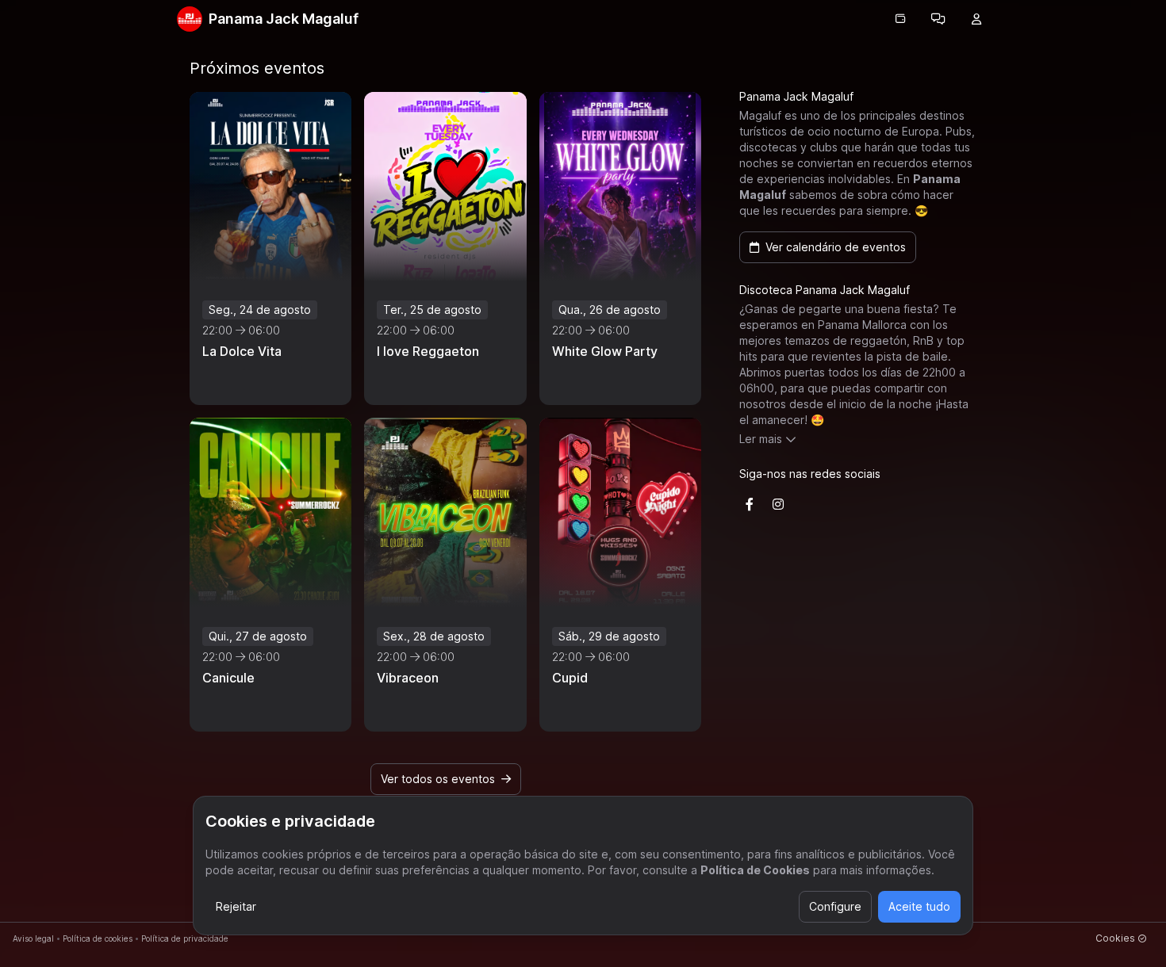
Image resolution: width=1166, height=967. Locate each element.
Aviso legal (33, 938)
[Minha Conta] (976, 19)
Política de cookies (97, 938)
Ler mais (760, 438)
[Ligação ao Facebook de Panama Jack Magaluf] (749, 504)
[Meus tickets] (900, 19)
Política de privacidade (184, 938)
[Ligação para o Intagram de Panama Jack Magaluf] (778, 504)
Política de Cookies (755, 870)
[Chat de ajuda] (938, 19)
